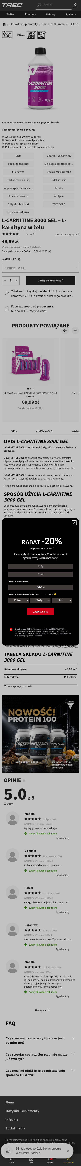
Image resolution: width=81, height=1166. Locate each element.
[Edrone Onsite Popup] (40, 583)
